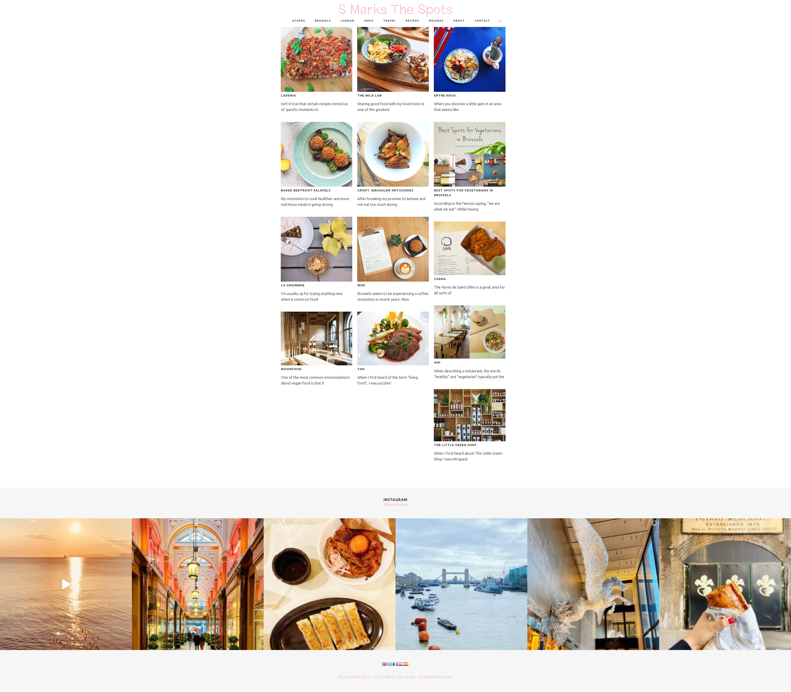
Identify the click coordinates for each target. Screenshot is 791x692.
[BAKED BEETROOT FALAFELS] (316, 154)
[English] (384, 664)
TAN (361, 369)
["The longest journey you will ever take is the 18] (461, 584)
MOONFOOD (291, 369)
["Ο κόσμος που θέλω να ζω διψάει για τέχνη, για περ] (66, 584)
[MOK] (393, 249)
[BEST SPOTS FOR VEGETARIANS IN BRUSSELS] (469, 154)
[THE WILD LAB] (393, 59)
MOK (361, 285)
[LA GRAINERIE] (316, 249)
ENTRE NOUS (445, 95)
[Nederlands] (401, 664)
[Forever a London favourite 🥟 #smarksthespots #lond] (330, 584)
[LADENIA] (316, 59)
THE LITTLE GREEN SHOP (455, 445)
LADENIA (288, 95)
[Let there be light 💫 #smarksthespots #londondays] (593, 584)
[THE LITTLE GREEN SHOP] (469, 415)
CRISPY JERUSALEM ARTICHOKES (385, 190)
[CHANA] (469, 248)
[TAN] (393, 338)
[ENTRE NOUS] (469, 59)
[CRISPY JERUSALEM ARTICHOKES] (393, 154)
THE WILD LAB (369, 95)
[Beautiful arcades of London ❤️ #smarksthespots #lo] (198, 584)
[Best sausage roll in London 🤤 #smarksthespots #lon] (725, 584)
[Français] (395, 664)
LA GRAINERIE (293, 285)
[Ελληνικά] (390, 664)
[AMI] (469, 332)
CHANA (440, 279)
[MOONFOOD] (316, 338)
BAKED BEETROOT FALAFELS (306, 190)
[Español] (406, 664)
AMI (437, 362)
